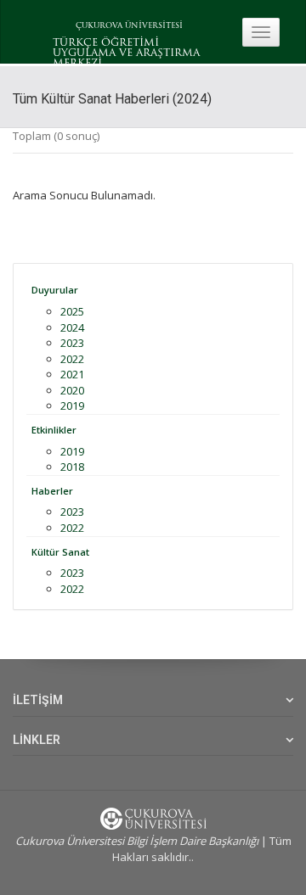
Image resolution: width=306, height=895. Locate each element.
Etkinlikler (53, 429)
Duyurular (54, 289)
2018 (72, 466)
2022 (72, 358)
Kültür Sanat (60, 551)
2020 (72, 390)
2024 (72, 327)
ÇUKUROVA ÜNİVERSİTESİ (129, 26)
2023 (72, 342)
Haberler (52, 490)
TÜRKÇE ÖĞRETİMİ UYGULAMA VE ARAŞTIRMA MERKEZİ (126, 53)
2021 (72, 374)
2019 (72, 405)
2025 (72, 311)
